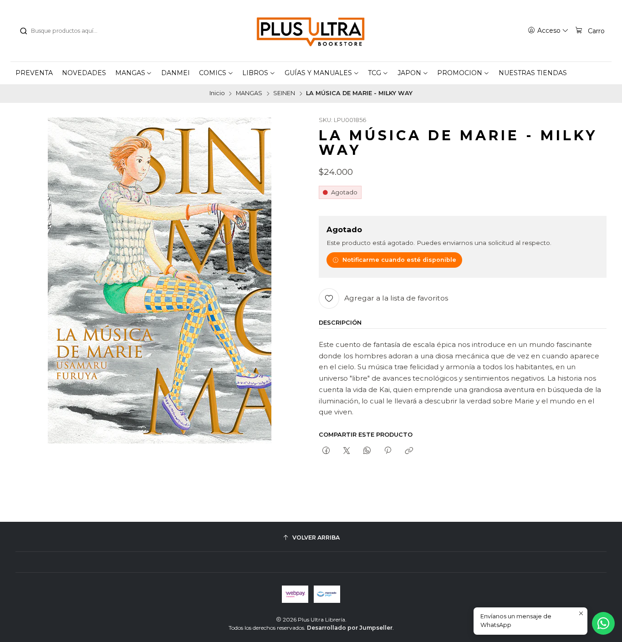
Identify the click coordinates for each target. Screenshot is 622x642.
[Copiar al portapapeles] (409, 451)
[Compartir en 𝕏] (346, 451)
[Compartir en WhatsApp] (367, 451)
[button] (134, 72)
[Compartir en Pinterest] (388, 451)
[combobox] (65, 31)
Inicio (217, 94)
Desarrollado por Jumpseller (350, 627)
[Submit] (23, 31)
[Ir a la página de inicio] (311, 30)
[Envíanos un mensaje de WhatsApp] (603, 623)
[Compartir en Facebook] (326, 451)
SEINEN (284, 94)
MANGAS (249, 94)
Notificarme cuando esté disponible (399, 259)
